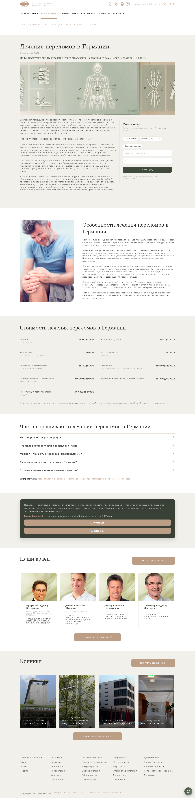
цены (166, 403)
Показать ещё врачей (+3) (97, 637)
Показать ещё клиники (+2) (97, 736)
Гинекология (57, 780)
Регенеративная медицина (158, 771)
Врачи (23, 762)
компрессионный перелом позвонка (87, 479)
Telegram (99, 531)
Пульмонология (121, 762)
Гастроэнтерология (92, 758)
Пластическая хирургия (94, 762)
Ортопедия (57, 766)
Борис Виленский (33, 516)
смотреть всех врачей (153, 561)
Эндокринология (91, 771)
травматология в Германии (52, 479)
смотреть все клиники (153, 663)
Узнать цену (147, 170)
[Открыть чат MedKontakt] (188, 791)
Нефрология (119, 766)
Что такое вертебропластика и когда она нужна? (49, 445)
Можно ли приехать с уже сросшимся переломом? (51, 454)
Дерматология (151, 758)
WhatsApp (98, 522)
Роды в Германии (153, 762)
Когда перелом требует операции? (41, 437)
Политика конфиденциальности (105, 792)
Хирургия (56, 762)
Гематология (119, 780)
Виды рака (149, 775)
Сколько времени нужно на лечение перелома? (49, 470)
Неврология (119, 758)
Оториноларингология (125, 771)
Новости (24, 771)
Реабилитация (89, 780)
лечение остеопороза (119, 479)
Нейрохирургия (90, 766)
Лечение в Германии (31, 758)
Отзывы (24, 766)
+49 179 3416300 (167, 4)
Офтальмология (90, 775)
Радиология (119, 775)
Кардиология (58, 771)
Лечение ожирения (154, 766)
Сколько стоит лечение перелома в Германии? (48, 462)
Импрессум (60, 792)
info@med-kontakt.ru (145, 4)
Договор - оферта (77, 792)
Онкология (56, 758)
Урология (56, 775)
